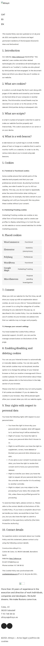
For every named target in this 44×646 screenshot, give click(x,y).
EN (2, 24)
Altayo (11, 638)
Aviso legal (22, 638)
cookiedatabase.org (10, 574)
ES (2, 19)
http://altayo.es (18, 57)
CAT (3, 14)
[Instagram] (4, 626)
